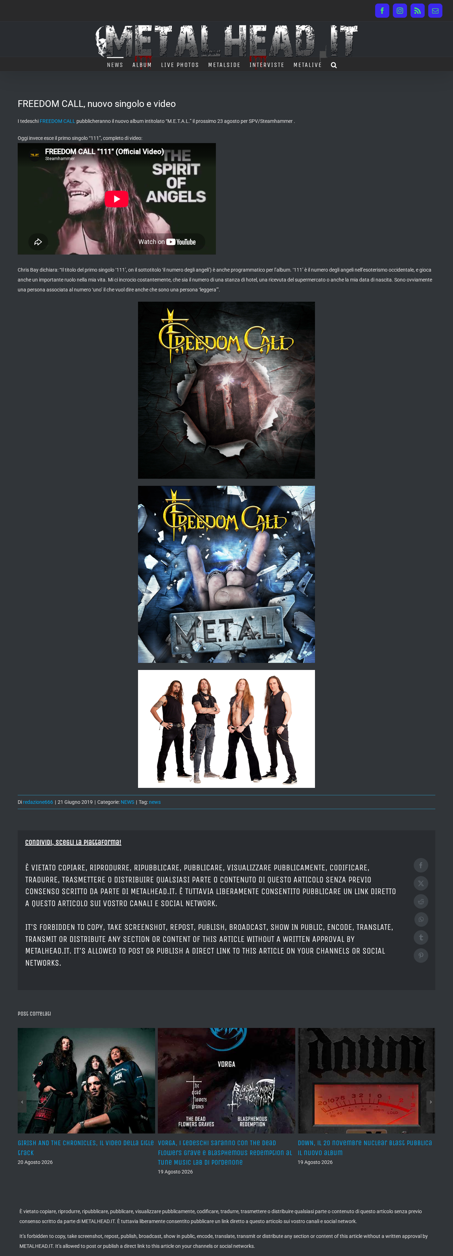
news (155, 802)
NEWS (127, 802)
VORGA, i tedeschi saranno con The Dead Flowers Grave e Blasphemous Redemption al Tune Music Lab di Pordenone (85, 1152)
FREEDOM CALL (57, 121)
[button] (334, 64)
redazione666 (38, 802)
